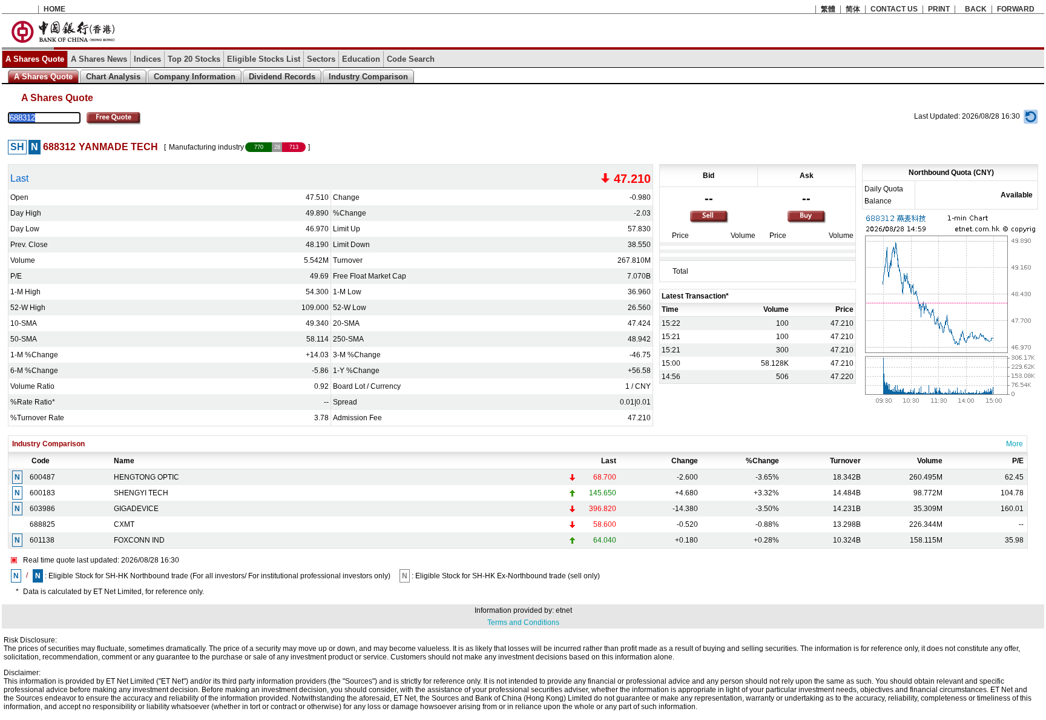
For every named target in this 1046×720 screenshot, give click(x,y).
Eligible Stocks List (263, 59)
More (1014, 444)
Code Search (411, 59)
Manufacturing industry (206, 147)
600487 (42, 477)
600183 (42, 493)
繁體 (828, 9)
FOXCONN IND (139, 540)
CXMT (124, 524)
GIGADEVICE (136, 508)
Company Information (194, 76)
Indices (147, 59)
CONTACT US (894, 9)
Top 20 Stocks (194, 59)
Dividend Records (282, 76)
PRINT (939, 9)
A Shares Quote (34, 59)
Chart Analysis (113, 76)
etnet (564, 610)
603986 (42, 508)
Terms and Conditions (523, 622)
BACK (976, 9)
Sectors (321, 59)
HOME (54, 9)
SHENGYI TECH (141, 493)
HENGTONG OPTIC (146, 477)
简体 (853, 9)
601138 (42, 540)
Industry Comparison (368, 76)
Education (361, 59)
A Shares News (99, 59)
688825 (42, 524)
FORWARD (1015, 9)
